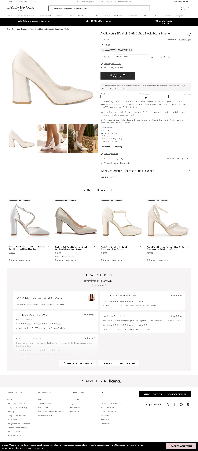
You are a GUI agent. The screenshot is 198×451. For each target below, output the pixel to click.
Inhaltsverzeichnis (14, 436)
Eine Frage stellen (111, 154)
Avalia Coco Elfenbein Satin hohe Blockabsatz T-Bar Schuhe (114, 248)
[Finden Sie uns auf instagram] (181, 404)
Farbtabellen (43, 407)
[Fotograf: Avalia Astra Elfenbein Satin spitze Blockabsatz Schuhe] (52, 77)
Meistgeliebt (179, 16)
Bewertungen (106, 415)
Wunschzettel (74, 411)
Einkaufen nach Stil (134, 16)
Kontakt (10, 399)
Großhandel (105, 423)
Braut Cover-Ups (83, 16)
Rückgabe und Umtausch (16, 415)
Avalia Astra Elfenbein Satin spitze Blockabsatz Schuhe (49, 29)
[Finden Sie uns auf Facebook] (175, 404)
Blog (71, 403)
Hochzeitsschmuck (45, 16)
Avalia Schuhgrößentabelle (114, 67)
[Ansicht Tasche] (189, 8)
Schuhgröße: (105, 57)
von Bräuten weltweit (99, 22)
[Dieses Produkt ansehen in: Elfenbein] (149, 256)
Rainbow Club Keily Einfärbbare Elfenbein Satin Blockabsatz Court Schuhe (72, 248)
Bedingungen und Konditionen (18, 423)
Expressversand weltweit (34, 22)
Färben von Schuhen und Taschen (51, 411)
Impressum (105, 419)
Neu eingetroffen (166, 16)
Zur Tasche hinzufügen (118, 76)
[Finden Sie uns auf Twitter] (168, 404)
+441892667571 (29, 2)
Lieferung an (180, 2)
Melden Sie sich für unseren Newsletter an (165, 394)
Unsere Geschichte (108, 411)
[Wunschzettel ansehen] (185, 8)
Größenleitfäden (44, 403)
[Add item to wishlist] (189, 34)
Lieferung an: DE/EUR (112, 64)
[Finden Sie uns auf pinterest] (188, 404)
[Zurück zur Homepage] (20, 8)
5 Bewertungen (185, 40)
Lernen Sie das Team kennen (112, 403)
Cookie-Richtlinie (13, 432)
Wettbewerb (74, 407)
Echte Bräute (74, 399)
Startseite (10, 29)
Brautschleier (60, 16)
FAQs (40, 399)
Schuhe (9, 16)
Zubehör (71, 16)
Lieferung (10, 411)
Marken (146, 16)
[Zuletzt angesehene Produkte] (181, 8)
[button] (11, 77)
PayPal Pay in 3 (13, 419)
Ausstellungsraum (107, 407)
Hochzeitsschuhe (22, 29)
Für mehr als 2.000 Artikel (164, 22)
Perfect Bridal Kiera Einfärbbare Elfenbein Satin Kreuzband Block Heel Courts (27, 248)
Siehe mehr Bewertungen (79, 363)
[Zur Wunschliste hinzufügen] (49, 247)
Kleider (96, 16)
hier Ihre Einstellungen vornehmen (27, 448)
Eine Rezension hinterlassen (120, 363)
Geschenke (106, 16)
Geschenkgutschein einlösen (18, 403)
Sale (155, 16)
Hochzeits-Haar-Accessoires (25, 16)
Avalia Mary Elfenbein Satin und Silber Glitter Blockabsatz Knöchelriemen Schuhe (166, 248)
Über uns (104, 399)
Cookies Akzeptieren (181, 446)
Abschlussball (118, 16)
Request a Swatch (45, 415)
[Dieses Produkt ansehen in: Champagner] (147, 256)
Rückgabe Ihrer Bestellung (17, 407)
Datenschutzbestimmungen (17, 428)
